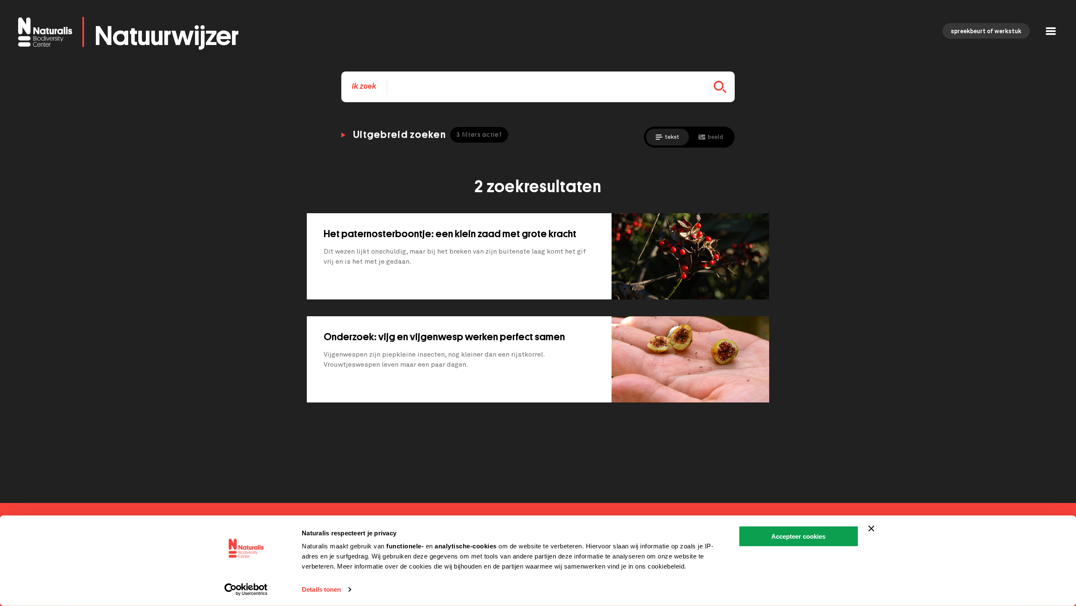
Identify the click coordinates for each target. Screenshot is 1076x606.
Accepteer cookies (798, 536)
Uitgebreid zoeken (427, 135)
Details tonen (321, 589)
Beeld (715, 137)
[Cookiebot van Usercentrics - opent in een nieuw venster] (246, 589)
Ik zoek (364, 86)
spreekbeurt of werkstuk (986, 31)
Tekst (672, 137)
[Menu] (1050, 32)
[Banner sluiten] (871, 529)
